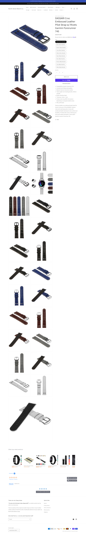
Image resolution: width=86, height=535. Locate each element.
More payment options (66, 83)
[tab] (11, 484)
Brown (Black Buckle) (61, 61)
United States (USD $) (13, 530)
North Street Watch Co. (68, 531)
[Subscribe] (29, 519)
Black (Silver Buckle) (61, 41)
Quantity (56, 70)
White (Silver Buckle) (61, 53)
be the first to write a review (43, 491)
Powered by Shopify (75, 531)
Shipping (46, 512)
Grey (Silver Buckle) (61, 50)
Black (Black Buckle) (61, 56)
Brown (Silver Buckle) (61, 47)
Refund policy (47, 509)
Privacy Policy (46, 505)
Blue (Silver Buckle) (61, 44)
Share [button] (58, 119)
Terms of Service (47, 507)
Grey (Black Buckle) (61, 64)
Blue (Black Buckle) (61, 58)
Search (45, 503)
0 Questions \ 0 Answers (13, 479)
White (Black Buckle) (61, 67)
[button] (71, 8)
